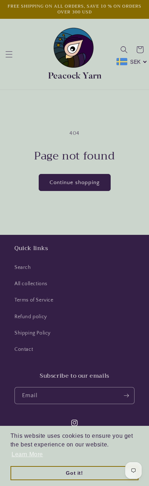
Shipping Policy (32, 333)
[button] (9, 54)
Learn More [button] (27, 454)
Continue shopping (75, 182)
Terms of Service (34, 300)
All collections (30, 284)
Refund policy (30, 317)
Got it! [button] (74, 473)
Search (22, 267)
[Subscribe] (126, 395)
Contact (23, 349)
